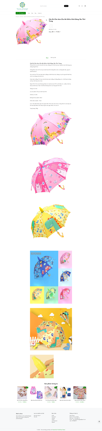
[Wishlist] (79, 6)
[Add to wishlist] (51, 26)
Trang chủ (17, 16)
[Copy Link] (59, 31)
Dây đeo (35, 416)
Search (66, 6)
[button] (46, 20)
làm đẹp (21, 16)
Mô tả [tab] (47, 57)
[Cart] (85, 6)
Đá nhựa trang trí (37, 415)
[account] (82, 6)
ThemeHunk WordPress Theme (58, 429)
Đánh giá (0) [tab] (53, 57)
